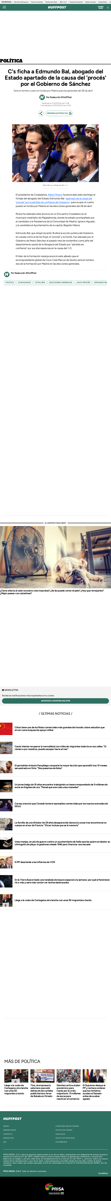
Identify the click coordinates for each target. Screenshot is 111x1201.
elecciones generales (60, 282)
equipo (6, 1126)
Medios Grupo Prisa (55, 1193)
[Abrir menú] (4, 7)
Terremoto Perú (51, 2)
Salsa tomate (90, 2)
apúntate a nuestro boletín (55, 701)
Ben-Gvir (63, 2)
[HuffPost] (12, 1118)
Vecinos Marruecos (21, 2)
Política (11, 61)
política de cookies (64, 1130)
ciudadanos (24, 282)
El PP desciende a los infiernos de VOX (35, 862)
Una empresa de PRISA (55, 1187)
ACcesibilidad (61, 1142)
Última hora (101, 7)
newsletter (8, 1138)
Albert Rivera (55, 194)
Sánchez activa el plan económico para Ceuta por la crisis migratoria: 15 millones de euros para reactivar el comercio (69, 1092)
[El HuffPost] (57, 7)
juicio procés (83, 282)
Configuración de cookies (67, 1126)
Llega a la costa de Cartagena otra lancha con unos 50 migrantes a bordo (53, 900)
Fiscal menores (37, 2)
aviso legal (60, 1134)
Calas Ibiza (102, 2)
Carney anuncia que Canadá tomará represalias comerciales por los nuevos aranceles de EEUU (61, 805)
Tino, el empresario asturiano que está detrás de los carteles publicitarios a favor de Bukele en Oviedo (41, 1091)
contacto (7, 1134)
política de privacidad (65, 1138)
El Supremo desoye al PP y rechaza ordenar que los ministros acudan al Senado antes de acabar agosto (94, 1092)
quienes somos (9, 1130)
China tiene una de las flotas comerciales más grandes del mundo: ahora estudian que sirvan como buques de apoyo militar (60, 729)
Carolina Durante (76, 2)
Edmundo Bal (101, 282)
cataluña (40, 282)
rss (4, 1142)
